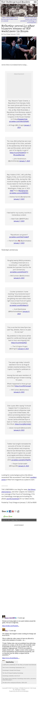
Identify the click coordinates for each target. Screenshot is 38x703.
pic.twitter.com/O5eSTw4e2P (19, 237)
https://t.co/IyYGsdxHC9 (18, 153)
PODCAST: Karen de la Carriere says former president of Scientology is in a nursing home (29, 20)
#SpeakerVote (22, 119)
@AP (11, 191)
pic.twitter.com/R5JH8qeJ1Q (19, 305)
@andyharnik (23, 191)
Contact (23, 689)
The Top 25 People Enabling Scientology (13, 673)
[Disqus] (19, 591)
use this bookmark (12, 499)
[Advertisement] (20, 86)
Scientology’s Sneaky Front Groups (11, 670)
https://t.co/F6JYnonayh (23, 386)
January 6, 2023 (19, 278)
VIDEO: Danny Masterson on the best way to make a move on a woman (9, 19)
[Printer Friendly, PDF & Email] (8, 517)
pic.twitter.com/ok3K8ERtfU (19, 193)
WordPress (19, 691)
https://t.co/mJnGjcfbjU (19, 343)
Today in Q (17, 520)
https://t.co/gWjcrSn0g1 (23, 424)
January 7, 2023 (24, 161)
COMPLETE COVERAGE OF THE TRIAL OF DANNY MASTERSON (19, 664)
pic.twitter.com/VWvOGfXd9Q (19, 121)
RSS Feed (17, 689)
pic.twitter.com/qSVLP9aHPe (21, 460)
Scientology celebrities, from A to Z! (11, 676)
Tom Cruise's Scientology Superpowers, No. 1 (14, 667)
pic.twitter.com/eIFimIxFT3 (19, 272)
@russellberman (19, 155)
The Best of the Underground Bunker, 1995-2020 (15, 682)
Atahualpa (25, 691)
